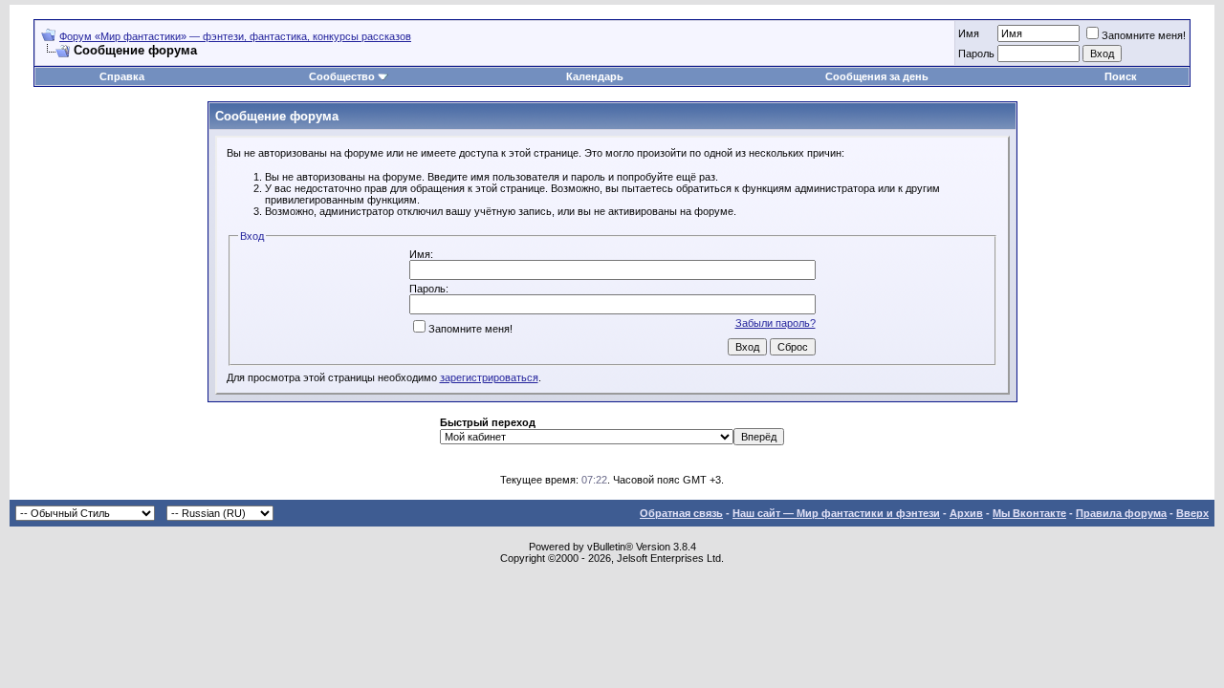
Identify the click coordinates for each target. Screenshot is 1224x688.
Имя (968, 33)
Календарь (594, 76)
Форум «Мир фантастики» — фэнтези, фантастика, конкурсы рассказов (235, 36)
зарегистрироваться (489, 377)
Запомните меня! (1144, 35)
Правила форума (1121, 513)
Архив (966, 513)
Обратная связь (681, 513)
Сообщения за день (877, 76)
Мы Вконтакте (1029, 513)
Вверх (1192, 513)
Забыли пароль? (775, 323)
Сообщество (342, 76)
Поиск (1120, 76)
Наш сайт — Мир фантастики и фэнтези (836, 513)
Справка (121, 76)
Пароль (976, 53)
